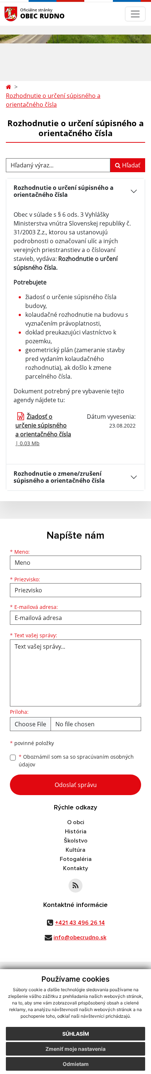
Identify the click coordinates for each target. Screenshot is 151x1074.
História (75, 831)
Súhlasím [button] (75, 1034)
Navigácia (21, 14)
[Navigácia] (135, 14)
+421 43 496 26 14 (80, 923)
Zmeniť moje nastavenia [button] (75, 1049)
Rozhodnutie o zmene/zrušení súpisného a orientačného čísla (59, 477)
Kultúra (75, 850)
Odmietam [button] (76, 1064)
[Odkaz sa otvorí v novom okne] (75, 886)
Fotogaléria (76, 859)
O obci (75, 822)
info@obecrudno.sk (80, 937)
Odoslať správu (76, 785)
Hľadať (130, 165)
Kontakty (75, 868)
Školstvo (76, 841)
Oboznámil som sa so (76, 760)
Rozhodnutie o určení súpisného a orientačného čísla (53, 100)
